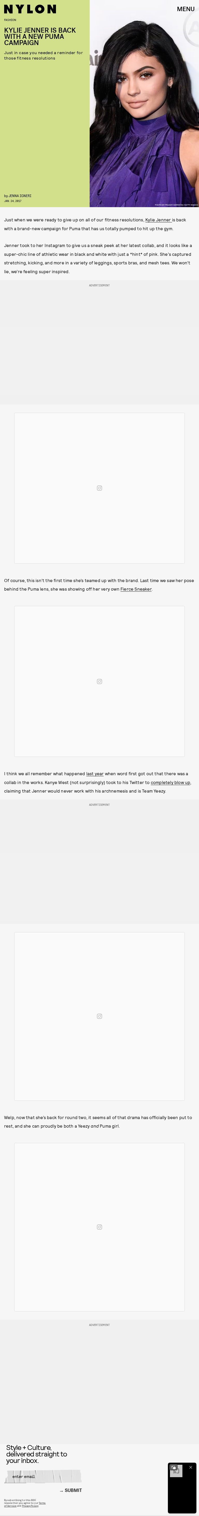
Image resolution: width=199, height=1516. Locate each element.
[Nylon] (30, 9)
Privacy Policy (30, 1505)
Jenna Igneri (20, 195)
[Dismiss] (191, 1467)
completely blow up (170, 782)
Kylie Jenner (158, 219)
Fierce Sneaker (136, 588)
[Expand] (173, 1467)
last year (95, 773)
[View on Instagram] (99, 488)
